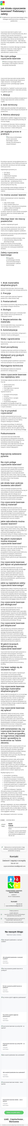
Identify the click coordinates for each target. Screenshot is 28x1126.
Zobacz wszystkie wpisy (14, 1112)
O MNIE (2, 820)
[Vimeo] (26, 824)
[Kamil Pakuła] (4, 826)
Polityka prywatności (14, 910)
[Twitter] (20, 824)
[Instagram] (22, 824)
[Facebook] (18, 824)
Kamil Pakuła (10, 824)
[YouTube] (24, 824)
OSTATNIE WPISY (10, 820)
